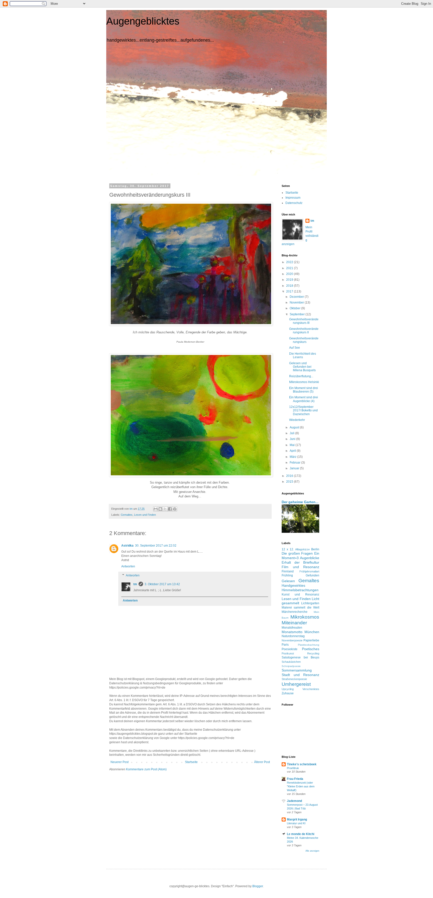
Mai (292, 445)
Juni (293, 439)
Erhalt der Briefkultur (300, 562)
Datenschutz (293, 203)
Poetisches (310, 649)
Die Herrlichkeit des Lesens (302, 355)
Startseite (191, 762)
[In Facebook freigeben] (169, 508)
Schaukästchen (291, 661)
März (293, 457)
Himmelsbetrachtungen (300, 590)
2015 (290, 481)
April (293, 451)
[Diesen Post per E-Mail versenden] (155, 508)
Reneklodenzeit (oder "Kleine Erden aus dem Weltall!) (300, 786)
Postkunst (288, 653)
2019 (290, 279)
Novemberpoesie (292, 640)
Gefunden (312, 575)
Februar (295, 462)
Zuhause (288, 693)
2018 (290, 285)
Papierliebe (311, 640)
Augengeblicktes (142, 21)
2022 (290, 262)
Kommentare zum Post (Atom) (146, 769)
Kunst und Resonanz (300, 594)
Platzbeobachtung (308, 644)
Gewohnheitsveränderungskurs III (303, 321)
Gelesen (288, 581)
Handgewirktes (293, 585)
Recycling (313, 653)
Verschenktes (310, 689)
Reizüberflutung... (301, 376)
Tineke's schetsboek (301, 764)
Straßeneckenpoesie (294, 679)
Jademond (294, 801)
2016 (290, 476)
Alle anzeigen (312, 851)
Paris (285, 644)
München (311, 632)
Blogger (257, 886)
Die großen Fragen (297, 553)
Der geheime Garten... (300, 502)
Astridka (127, 545)
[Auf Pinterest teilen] (174, 508)
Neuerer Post (120, 762)
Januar (295, 468)
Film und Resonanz (300, 567)
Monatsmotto (292, 632)
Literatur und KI (296, 823)
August (295, 427)
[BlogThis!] (160, 508)
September (297, 314)
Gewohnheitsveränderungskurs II (303, 330)
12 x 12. (288, 549)
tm (135, 584)
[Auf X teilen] (165, 508)
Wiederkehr (297, 420)
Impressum (292, 197)
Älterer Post (262, 762)
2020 (290, 274)
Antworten (128, 566)
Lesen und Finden (145, 514)
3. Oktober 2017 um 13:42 (162, 584)
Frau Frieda (295, 779)
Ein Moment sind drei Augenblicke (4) (303, 399)
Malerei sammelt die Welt (300, 607)
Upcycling (288, 689)
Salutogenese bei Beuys (300, 657)
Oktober (295, 308)
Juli (292, 433)
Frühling (287, 575)
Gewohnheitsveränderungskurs (303, 340)
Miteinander (294, 622)
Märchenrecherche (294, 612)
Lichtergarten (310, 603)
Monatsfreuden (292, 627)
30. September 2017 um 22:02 (155, 545)
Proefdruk (293, 768)
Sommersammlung (297, 670)
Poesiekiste (289, 649)
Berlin (315, 549)
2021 (290, 268)
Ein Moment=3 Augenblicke (300, 555)
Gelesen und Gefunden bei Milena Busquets (302, 366)
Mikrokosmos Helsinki (304, 382)
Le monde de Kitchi (300, 834)
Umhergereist (296, 684)
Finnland (288, 571)
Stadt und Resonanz (300, 675)
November (297, 302)
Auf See (294, 347)
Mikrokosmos (304, 617)
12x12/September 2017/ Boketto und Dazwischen (303, 410)
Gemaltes (127, 514)
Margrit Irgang (297, 819)
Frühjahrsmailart (309, 571)
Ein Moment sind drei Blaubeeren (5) (303, 389)
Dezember (297, 296)
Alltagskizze (302, 549)
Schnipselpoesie (291, 666)
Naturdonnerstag (293, 636)
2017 (290, 291)
